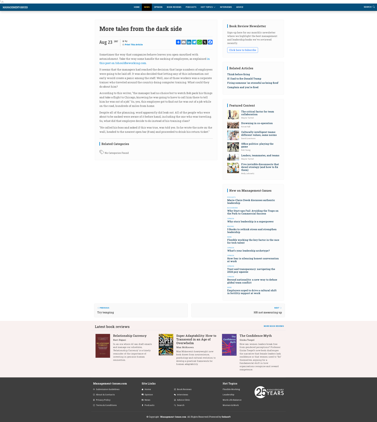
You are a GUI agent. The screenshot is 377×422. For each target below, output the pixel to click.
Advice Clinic (183, 400)
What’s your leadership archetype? (248, 250)
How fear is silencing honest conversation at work (253, 260)
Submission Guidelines (107, 389)
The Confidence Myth (256, 336)
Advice (239, 7)
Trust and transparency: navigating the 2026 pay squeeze (251, 270)
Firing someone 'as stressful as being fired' (253, 82)
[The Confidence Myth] (231, 353)
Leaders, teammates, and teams (260, 155)
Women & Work (231, 405)
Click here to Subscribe (242, 50)
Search (368, 7)
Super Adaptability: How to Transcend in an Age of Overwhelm (196, 339)
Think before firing (238, 74)
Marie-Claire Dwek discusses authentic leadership (251, 201)
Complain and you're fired (242, 87)
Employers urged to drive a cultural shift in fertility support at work (252, 292)
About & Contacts (105, 394)
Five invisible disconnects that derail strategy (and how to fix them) (260, 167)
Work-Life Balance (232, 400)
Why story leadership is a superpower (250, 221)
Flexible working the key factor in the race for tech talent (253, 241)
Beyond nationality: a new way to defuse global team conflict (252, 281)
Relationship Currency (130, 336)
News (147, 7)
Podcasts (191, 7)
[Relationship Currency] (104, 349)
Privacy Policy (103, 400)
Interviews (226, 7)
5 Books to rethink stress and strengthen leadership (252, 231)
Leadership (228, 394)
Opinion (158, 7)
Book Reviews (174, 7)
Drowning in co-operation (257, 123)
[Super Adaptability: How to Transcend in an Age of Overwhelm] (167, 351)
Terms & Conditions (106, 405)
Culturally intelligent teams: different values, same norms (259, 133)
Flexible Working (231, 389)
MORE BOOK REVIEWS (274, 326)
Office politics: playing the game (257, 145)
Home (137, 7)
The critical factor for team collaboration (257, 113)
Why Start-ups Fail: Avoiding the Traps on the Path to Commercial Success (252, 212)
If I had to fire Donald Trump (244, 78)
